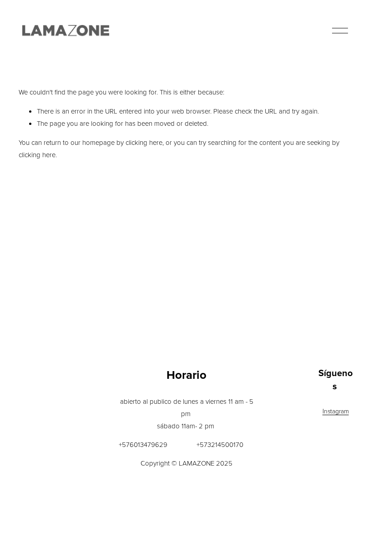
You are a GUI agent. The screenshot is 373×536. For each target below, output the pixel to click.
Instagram (336, 411)
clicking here (144, 142)
